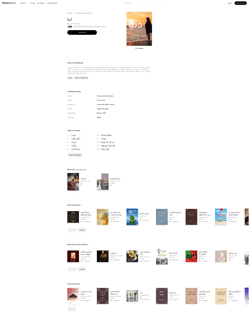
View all (82, 230)
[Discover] (27, 3)
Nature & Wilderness (81, 78)
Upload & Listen (52, 3)
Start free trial (240, 3)
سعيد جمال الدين (75, 24)
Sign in (230, 3)
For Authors (41, 3)
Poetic (70, 78)
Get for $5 (82, 32)
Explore (22, 3)
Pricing (32, 3)
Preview (140, 48)
